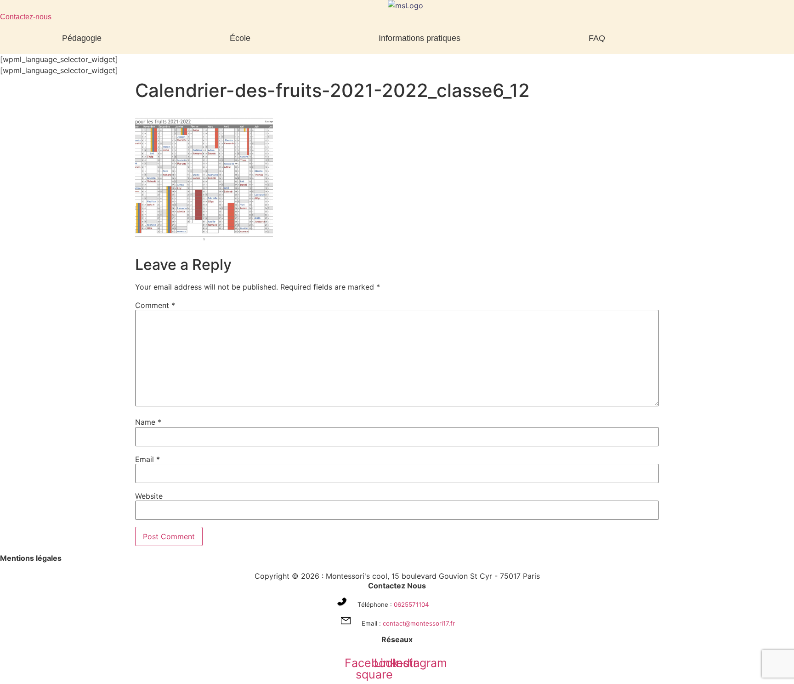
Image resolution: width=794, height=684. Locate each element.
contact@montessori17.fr (419, 623)
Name (148, 422)
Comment (155, 305)
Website (149, 496)
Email (147, 459)
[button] (84, 38)
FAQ (597, 38)
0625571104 (411, 604)
